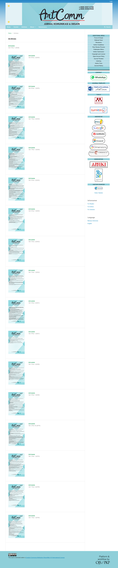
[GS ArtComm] (98, 130)
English (90, 223)
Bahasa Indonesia (93, 220)
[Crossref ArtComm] (98, 143)
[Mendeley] (98, 104)
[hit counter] (98, 189)
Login (111, 1)
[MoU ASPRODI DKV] (99, 181)
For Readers (91, 203)
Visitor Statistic (98, 193)
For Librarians (91, 209)
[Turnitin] (98, 113)
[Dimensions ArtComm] (99, 149)
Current (16, 27)
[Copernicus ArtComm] (98, 156)
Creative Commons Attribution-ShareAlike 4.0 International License (45, 557)
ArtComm (11, 46)
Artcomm (32, 240)
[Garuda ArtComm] (99, 136)
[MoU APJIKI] (99, 167)
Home (9, 27)
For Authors (91, 206)
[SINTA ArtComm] (98, 124)
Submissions (43, 27)
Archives (24, 27)
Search (108, 27)
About (32, 27)
